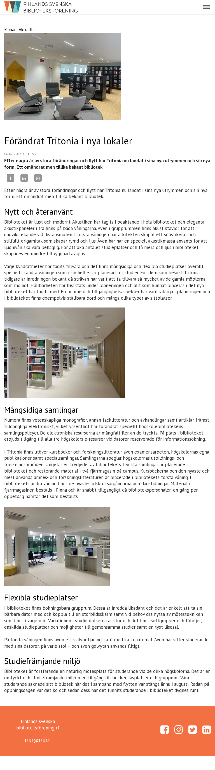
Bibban (10, 29)
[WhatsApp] (38, 178)
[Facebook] (10, 178)
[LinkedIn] (24, 178)
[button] (206, 7)
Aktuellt (26, 29)
